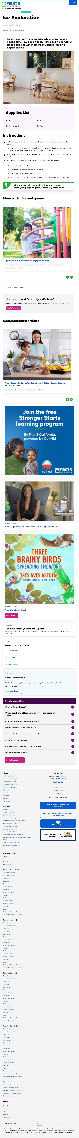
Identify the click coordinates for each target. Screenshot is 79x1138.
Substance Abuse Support (11, 845)
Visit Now (10, 615)
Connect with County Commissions (13, 779)
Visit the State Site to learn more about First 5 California (58, 814)
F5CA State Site (8, 793)
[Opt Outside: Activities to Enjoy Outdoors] (37, 232)
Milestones (6, 889)
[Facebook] (54, 782)
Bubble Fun (12, 657)
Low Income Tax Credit (10, 829)
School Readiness (8, 1071)
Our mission (6, 790)
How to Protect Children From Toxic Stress (58, 806)
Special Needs (7, 1096)
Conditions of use (58, 790)
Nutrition (5, 895)
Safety (5, 909)
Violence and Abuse (9, 848)
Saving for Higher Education (11, 842)
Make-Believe (13, 664)
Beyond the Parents (9, 873)
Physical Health (8, 901)
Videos (5, 1101)
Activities (12, 25)
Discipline (6, 881)
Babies (5, 859)
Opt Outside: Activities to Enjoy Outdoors (27, 260)
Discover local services (10, 787)
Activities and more (13, 12)
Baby (6, 265)
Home (4, 12)
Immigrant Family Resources (11, 823)
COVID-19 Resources (9, 812)
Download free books (9, 782)
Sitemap (58, 793)
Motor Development (10, 268)
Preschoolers (7, 864)
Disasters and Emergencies (11, 818)
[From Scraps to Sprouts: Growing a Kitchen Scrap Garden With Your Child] (37, 354)
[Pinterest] (56, 782)
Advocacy (6, 796)
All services (6, 809)
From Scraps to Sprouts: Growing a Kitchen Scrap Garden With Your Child (35, 384)
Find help (6, 806)
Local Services (7, 887)
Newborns (6, 856)
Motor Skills (20, 268)
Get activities (12, 691)
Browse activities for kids (10, 784)
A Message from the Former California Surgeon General (31, 527)
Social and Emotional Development (55, 265)
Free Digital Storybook (15, 610)
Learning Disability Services (11, 826)
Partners (5, 798)
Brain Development (40, 265)
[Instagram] (62, 782)
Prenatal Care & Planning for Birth (13, 1090)
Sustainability (41, 389)
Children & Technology (10, 815)
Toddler (18, 25)
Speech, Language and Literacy (12, 915)
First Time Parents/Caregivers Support (24, 629)
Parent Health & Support (10, 1088)
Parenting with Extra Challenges (13, 835)
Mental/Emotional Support (11, 832)
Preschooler (19, 265)
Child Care (6, 878)
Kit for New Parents (9, 776)
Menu (74, 2)
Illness (5, 884)
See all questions (13, 760)
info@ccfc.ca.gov (60, 778)
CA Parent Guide (58, 825)
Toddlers (5, 862)
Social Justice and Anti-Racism (12, 1093)
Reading (5, 906)
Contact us (6, 801)
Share (20, 30)
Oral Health (6, 898)
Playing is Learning (28, 265)
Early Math (6, 934)
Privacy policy (58, 788)
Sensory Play (13, 651)
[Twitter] (59, 782)
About (5, 773)
